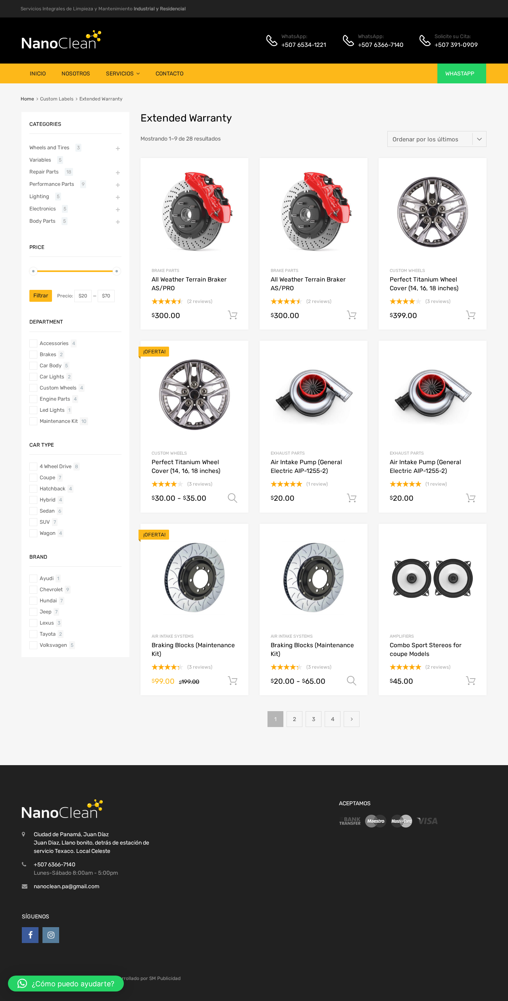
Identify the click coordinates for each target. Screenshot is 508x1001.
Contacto (169, 73)
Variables (40, 160)
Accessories (54, 343)
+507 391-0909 (454, 44)
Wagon (48, 533)
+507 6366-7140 (377, 44)
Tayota (48, 634)
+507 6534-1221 (300, 44)
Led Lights (52, 410)
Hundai (48, 601)
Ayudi (47, 578)
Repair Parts (44, 172)
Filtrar (40, 295)
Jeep (46, 612)
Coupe (47, 477)
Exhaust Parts (288, 453)
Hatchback (52, 489)
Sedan (47, 511)
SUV (45, 522)
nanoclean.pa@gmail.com (66, 886)
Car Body (51, 365)
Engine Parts (55, 399)
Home (27, 99)
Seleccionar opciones (232, 498)
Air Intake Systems (173, 636)
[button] (66, 983)
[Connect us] (30, 935)
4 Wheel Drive (55, 466)
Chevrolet (51, 589)
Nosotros (76, 73)
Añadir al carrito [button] (232, 315)
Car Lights (52, 377)
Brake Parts (165, 270)
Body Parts (42, 221)
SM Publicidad (165, 978)
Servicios (120, 73)
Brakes (48, 354)
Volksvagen (53, 645)
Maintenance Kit (59, 421)
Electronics (42, 209)
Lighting (39, 196)
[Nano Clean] (61, 46)
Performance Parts (51, 184)
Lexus (47, 623)
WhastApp (459, 73)
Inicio (38, 73)
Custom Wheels (407, 270)
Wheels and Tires (49, 147)
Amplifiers (402, 636)
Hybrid (48, 500)
